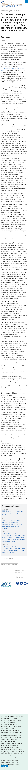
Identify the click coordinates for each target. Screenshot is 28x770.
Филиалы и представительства (6, 10)
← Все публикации (7, 558)
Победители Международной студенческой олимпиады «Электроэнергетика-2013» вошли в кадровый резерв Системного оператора (13, 524)
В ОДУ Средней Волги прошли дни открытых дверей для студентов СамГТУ (12, 513)
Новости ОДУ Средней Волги (6, 11)
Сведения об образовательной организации (19, 577)
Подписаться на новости (9, 564)
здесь (16, 764)
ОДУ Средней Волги (17, 10)
